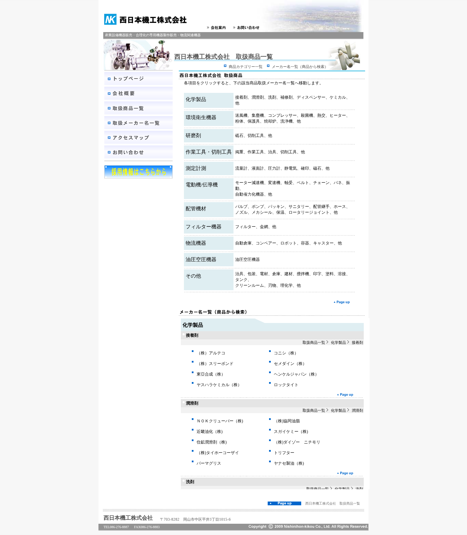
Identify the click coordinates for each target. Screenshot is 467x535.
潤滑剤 (258, 97)
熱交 (321, 115)
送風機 (241, 115)
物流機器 (196, 243)
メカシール (262, 212)
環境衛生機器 (201, 117)
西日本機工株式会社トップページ (138, 78)
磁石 (317, 168)
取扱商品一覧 (138, 107)
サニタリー (299, 206)
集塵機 (258, 115)
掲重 (239, 152)
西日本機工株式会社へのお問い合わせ (247, 27)
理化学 (286, 285)
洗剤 (272, 97)
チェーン (321, 182)
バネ (338, 182)
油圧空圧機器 (201, 259)
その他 (193, 276)
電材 (264, 273)
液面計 (258, 168)
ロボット (288, 243)
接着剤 (241, 97)
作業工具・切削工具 (209, 152)
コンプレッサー (282, 115)
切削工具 (256, 135)
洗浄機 (286, 121)
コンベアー (266, 243)
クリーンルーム (249, 285)
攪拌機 (303, 273)
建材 (288, 273)
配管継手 (321, 206)
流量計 (241, 168)
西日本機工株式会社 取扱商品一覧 (332, 503)
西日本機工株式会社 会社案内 (217, 27)
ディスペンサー (311, 97)
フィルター (245, 226)
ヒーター (338, 115)
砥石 (239, 135)
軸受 (288, 182)
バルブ (241, 206)
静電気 (290, 168)
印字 (317, 273)
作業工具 (256, 152)
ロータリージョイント (309, 212)
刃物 (272, 285)
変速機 (274, 182)
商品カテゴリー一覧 (246, 67)
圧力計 (274, 168)
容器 (305, 243)
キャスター (323, 243)
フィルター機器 (204, 226)
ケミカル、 (340, 97)
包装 (252, 273)
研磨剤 (193, 135)
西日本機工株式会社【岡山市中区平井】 (142, 19)
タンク (241, 279)
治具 (272, 152)
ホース (340, 206)
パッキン (276, 206)
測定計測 (196, 168)
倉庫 (276, 273)
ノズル (241, 212)
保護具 (254, 121)
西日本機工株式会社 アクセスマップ (138, 137)
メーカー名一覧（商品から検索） (300, 67)
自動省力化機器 (249, 194)
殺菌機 (307, 115)
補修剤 (286, 97)
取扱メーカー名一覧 (138, 122)
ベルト (303, 182)
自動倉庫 (243, 243)
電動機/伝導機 (202, 184)
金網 (264, 226)
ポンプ (258, 206)
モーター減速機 (249, 182)
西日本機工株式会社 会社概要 (138, 93)
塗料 (329, 273)
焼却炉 (270, 121)
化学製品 (196, 99)
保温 (280, 212)
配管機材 (196, 208)
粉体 (239, 121)
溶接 (342, 273)
